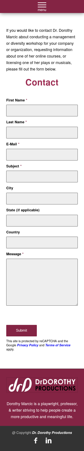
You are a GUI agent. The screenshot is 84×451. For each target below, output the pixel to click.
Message (14, 253)
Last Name (16, 121)
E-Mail (12, 143)
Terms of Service (57, 345)
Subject (14, 166)
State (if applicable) (23, 209)
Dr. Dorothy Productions (52, 432)
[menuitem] (42, 8)
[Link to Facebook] (35, 440)
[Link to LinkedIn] (48, 440)
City (9, 187)
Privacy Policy (27, 345)
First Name (16, 100)
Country (13, 231)
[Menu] (42, 8)
